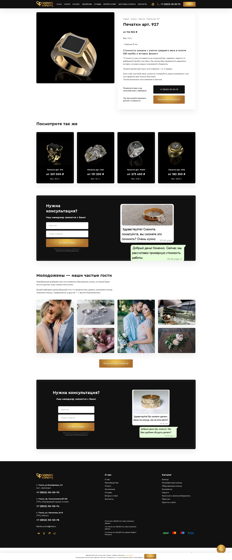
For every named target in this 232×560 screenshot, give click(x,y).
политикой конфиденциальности (67, 250)
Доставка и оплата (127, 4)
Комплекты (167, 489)
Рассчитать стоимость (169, 99)
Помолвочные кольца (172, 483)
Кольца (165, 479)
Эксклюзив (87, 4)
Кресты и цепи (169, 502)
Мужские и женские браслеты (176, 496)
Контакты (142, 4)
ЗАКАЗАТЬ (189, 4)
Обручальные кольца (172, 486)
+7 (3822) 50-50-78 (47, 520)
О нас (59, 4)
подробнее (129, 555)
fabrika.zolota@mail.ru (46, 526)
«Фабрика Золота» (44, 4)
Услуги (67, 4)
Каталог (76, 4)
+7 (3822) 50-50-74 (47, 506)
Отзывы (97, 4)
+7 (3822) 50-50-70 (169, 89)
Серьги (165, 493)
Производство (111, 483)
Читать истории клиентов (116, 363)
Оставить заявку (67, 243)
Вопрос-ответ (110, 4)
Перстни (166, 499)
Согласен (150, 556)
